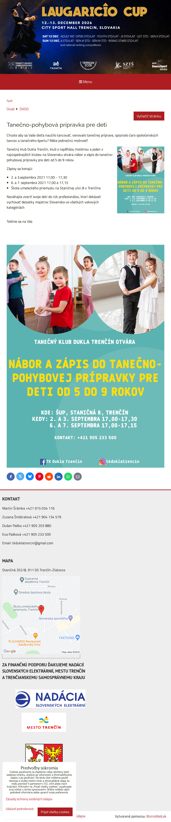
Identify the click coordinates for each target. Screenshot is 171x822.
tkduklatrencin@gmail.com (32, 543)
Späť (10, 100)
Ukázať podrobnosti (20, 809)
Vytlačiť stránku (149, 116)
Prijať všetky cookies (55, 811)
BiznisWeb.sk (156, 816)
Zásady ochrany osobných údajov (29, 799)
